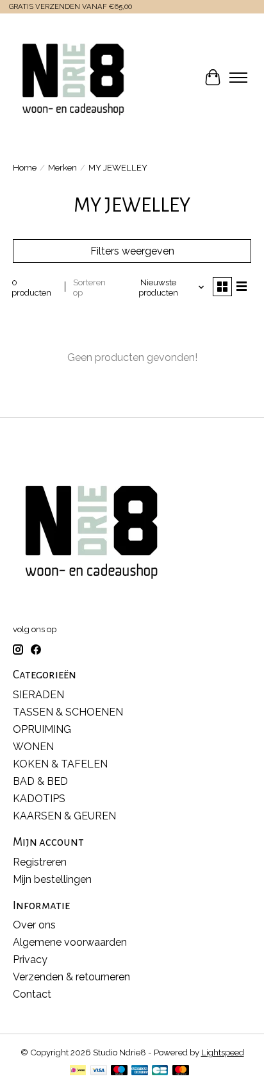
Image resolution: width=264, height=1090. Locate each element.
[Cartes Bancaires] (160, 1071)
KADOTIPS (39, 798)
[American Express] (139, 1071)
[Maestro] (119, 1071)
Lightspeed (222, 1052)
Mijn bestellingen (52, 879)
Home (25, 167)
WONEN (33, 747)
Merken (62, 167)
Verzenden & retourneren (71, 977)
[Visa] (98, 1071)
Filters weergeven (132, 251)
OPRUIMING (42, 729)
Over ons (34, 925)
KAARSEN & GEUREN (64, 816)
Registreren (40, 862)
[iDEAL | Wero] (78, 1071)
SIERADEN (38, 695)
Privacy (30, 959)
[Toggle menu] (238, 77)
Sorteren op (89, 287)
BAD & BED (40, 781)
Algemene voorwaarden (70, 942)
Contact (32, 994)
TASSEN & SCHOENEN (68, 712)
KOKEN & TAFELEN (60, 764)
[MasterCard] (180, 1071)
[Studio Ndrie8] (73, 77)
